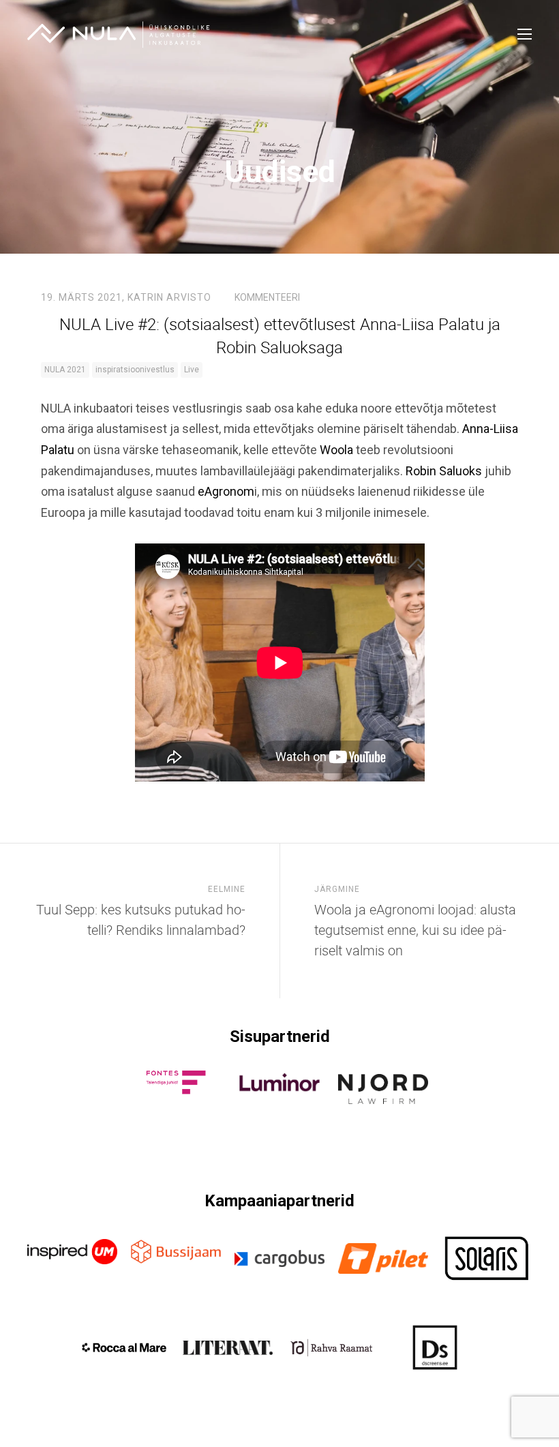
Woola (336, 450)
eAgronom (226, 491)
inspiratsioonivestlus (135, 369)
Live (191, 369)
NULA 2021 (65, 369)
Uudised (279, 171)
